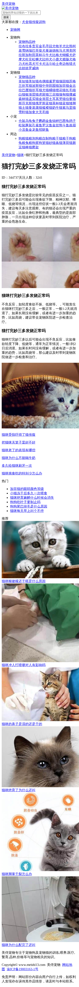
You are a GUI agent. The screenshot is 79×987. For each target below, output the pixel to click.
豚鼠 (28, 125)
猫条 (55, 143)
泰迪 (49, 50)
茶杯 (38, 55)
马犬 (62, 50)
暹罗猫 (54, 81)
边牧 (65, 63)
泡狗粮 (37, 138)
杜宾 (28, 59)
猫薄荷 (64, 143)
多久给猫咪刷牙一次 (17, 465)
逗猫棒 (24, 147)
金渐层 (44, 99)
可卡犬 (40, 63)
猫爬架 (34, 147)
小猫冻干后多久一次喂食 (28, 493)
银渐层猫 (32, 94)
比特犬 (47, 59)
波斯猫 (37, 85)
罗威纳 (34, 68)
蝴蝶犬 (67, 55)
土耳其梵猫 (57, 99)
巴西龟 (64, 121)
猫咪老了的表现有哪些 (18, 450)
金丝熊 (57, 125)
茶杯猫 (57, 103)
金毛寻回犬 (47, 46)
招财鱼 (44, 129)
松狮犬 (37, 59)
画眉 (72, 125)
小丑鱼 (24, 129)
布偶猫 (44, 81)
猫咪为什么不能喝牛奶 (18, 458)
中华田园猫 (50, 85)
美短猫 (34, 81)
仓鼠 (22, 121)
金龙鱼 (34, 129)
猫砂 (49, 143)
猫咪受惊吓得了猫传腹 (18, 434)
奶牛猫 (57, 107)
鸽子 (72, 121)
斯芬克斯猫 (27, 103)
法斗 (49, 63)
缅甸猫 (64, 94)
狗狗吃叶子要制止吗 (25, 502)
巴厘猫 (27, 90)
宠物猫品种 (27, 77)
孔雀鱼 (37, 125)
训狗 (42, 22)
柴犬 (42, 50)
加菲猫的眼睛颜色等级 (27, 489)
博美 (69, 50)
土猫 (25, 107)
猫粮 (28, 138)
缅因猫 (64, 81)
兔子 (35, 121)
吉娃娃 (24, 68)
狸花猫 (61, 90)
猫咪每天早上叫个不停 (27, 511)
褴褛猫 (47, 107)
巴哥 (35, 50)
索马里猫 (69, 107)
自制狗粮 (49, 138)
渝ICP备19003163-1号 (22, 969)
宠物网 (15, 29)
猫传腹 (34, 22)
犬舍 (25, 22)
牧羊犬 (61, 46)
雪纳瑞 (27, 50)
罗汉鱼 (47, 125)
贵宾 (35, 46)
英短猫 (24, 81)
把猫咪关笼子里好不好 (18, 442)
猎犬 (72, 63)
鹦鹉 (42, 121)
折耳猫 (37, 90)
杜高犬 (30, 63)
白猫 (22, 94)
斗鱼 (65, 125)
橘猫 (52, 90)
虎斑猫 (44, 94)
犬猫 (45, 90)
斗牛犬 (47, 55)
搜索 (6, 17)
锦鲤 (55, 121)
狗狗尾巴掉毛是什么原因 (28, 506)
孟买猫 (34, 99)
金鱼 (49, 121)
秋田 (32, 55)
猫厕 (72, 143)
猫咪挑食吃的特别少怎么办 (22, 473)
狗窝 (35, 143)
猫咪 (20, 155)
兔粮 (28, 143)
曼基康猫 (35, 107)
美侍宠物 (8, 3)
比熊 (69, 46)
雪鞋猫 (24, 112)
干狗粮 (71, 138)
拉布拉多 (25, 46)
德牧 (55, 50)
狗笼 (42, 143)
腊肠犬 (67, 59)
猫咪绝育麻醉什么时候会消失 (32, 497)
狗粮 (22, 138)
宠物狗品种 (27, 42)
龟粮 (22, 143)
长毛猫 (71, 90)
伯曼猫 (71, 99)
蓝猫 (65, 103)
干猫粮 (61, 138)
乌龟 (28, 121)
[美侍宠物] (10, 8)
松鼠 (22, 125)
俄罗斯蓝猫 (43, 103)
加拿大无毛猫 (39, 112)
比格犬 (57, 55)
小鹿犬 (57, 59)
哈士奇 (57, 63)
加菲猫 (64, 85)
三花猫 (54, 94)
